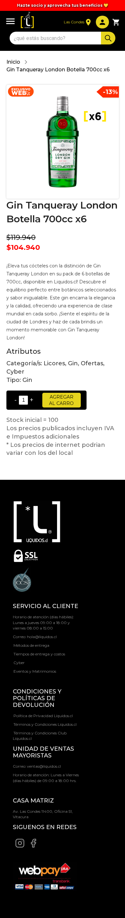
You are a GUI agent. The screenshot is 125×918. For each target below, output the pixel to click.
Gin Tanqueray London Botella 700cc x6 (58, 70)
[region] (62, 5)
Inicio (13, 62)
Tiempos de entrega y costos (39, 654)
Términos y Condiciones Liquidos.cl (45, 724)
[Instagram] (20, 846)
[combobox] (56, 38)
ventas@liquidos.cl (44, 766)
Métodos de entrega (31, 645)
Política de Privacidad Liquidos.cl (43, 715)
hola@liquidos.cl (42, 636)
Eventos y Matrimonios (34, 671)
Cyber (19, 662)
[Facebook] (33, 846)
